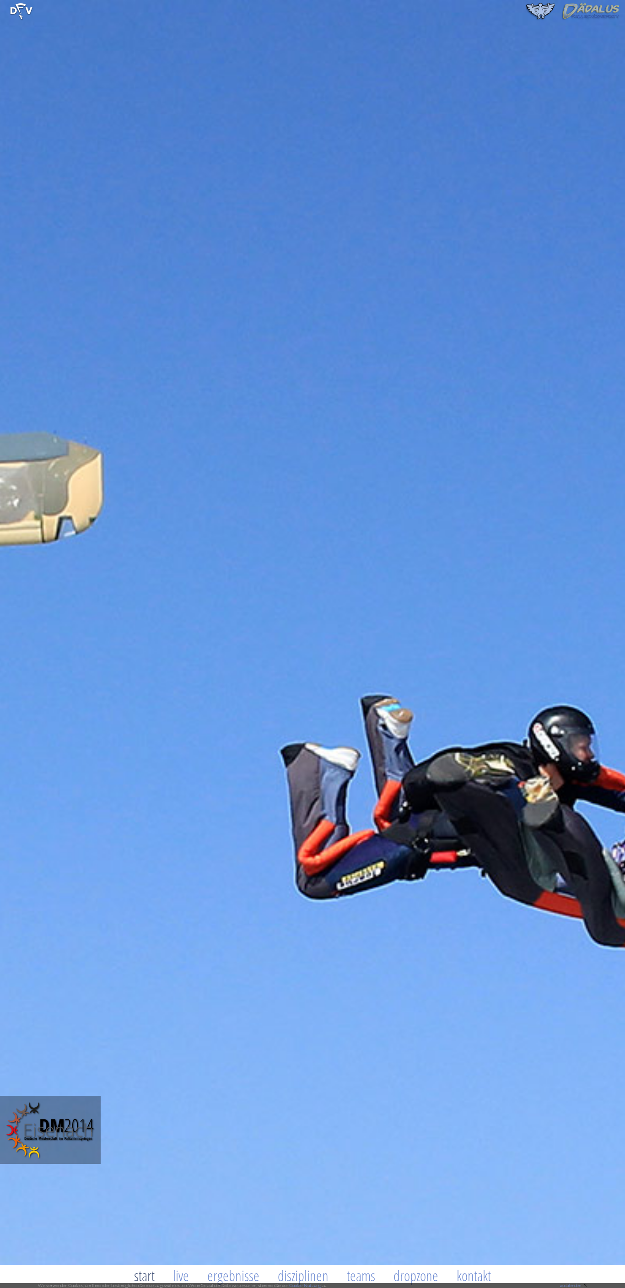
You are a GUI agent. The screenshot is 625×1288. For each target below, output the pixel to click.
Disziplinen (303, 1275)
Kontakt (474, 1275)
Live (181, 1275)
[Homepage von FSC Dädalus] (573, 18)
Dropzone (415, 1275)
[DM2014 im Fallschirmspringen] (21, 18)
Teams (361, 1275)
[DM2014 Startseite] (50, 1161)
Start (144, 1275)
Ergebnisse (233, 1275)
